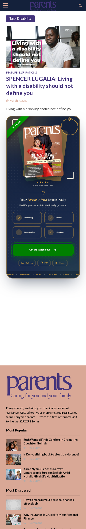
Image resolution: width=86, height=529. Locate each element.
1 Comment (34, 507)
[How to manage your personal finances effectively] (13, 504)
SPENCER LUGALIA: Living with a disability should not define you (39, 85)
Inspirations (28, 72)
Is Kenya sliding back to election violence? (51, 454)
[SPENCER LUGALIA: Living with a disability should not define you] (43, 46)
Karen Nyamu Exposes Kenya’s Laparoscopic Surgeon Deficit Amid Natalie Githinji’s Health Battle (46, 472)
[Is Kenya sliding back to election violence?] (13, 459)
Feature (12, 72)
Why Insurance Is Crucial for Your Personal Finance (50, 516)
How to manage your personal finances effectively (48, 501)
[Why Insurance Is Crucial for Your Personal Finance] (13, 519)
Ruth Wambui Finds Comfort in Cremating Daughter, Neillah (50, 441)
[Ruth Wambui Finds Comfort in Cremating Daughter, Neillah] (13, 445)
